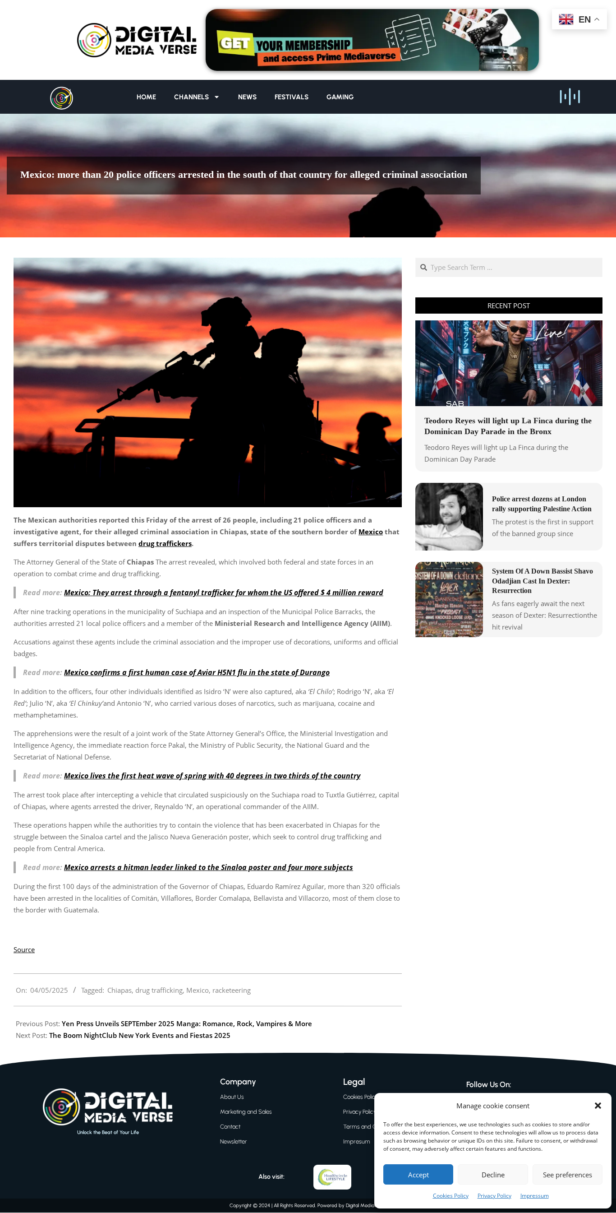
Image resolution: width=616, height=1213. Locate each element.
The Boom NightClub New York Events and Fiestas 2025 (139, 1035)
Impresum (356, 1141)
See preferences (567, 1174)
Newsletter (233, 1141)
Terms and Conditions (371, 1126)
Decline (493, 1174)
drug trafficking (159, 990)
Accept (418, 1174)
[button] (597, 1105)
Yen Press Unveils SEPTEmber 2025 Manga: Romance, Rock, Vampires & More (187, 1023)
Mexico (197, 990)
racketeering (231, 990)
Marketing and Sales (246, 1111)
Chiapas (119, 990)
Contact (230, 1126)
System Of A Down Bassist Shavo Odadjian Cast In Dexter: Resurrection (542, 580)
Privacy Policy (494, 1195)
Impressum (534, 1195)
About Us (232, 1096)
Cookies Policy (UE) (366, 1096)
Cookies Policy (451, 1195)
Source (24, 949)
